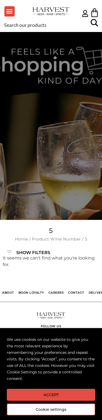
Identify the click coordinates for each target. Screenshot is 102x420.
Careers (56, 292)
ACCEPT (51, 394)
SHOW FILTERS (33, 251)
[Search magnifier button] (94, 24)
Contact (76, 292)
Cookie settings (51, 409)
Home (21, 239)
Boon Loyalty (31, 292)
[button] (9, 11)
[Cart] (94, 12)
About (8, 292)
